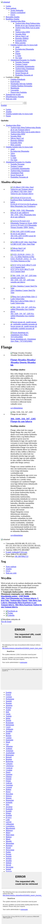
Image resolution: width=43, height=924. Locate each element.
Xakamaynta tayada (13, 94)
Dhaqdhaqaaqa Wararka (15, 97)
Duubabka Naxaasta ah (24, 75)
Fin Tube (18, 58)
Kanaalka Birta (21, 41)
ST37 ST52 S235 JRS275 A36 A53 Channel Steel (22, 270)
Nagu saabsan (11, 8)
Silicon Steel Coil (21, 36)
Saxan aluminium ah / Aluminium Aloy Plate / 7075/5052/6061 (23, 340)
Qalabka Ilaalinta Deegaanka (21, 86)
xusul (17, 47)
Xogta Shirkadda (17, 10)
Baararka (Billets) (22, 38)
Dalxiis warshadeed (18, 12)
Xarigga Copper (21, 64)
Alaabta (9, 112)
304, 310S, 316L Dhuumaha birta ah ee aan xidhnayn (23, 216)
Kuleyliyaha (15, 81)
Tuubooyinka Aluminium (24, 69)
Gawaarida (15, 90)
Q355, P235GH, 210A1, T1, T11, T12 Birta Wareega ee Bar (23, 260)
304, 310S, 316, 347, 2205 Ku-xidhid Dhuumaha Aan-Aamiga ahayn (22, 316)
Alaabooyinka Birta (18, 21)
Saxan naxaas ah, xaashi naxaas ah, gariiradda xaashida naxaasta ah (24, 327)
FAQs (13, 15)
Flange (17, 53)
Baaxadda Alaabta (12, 17)
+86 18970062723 (21, 556)
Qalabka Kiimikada (18, 79)
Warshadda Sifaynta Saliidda (21, 84)
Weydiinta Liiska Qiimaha (11, 590)
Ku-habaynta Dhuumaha (24, 49)
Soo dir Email (6, 622)
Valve (17, 51)
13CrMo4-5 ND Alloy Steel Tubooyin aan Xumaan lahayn (22, 192)
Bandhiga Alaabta (12, 19)
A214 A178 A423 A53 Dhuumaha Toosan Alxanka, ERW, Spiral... (24, 226)
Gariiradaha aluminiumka (24, 66)
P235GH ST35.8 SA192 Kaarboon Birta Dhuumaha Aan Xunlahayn (24, 205)
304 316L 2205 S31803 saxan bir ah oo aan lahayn (23, 237)
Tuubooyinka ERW (22, 32)
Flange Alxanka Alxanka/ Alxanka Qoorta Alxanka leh (23, 362)
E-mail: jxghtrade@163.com (16, 552)
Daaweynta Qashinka (19, 92)
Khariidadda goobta (9, 596)
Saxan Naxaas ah (21, 73)
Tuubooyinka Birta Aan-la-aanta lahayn (25, 132)
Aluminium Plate (21, 71)
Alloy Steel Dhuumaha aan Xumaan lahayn (18, 598)
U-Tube (18, 56)
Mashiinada (15, 88)
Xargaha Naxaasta (22, 62)
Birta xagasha (20, 43)
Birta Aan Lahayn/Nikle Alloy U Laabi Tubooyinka (23, 302)
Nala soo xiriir (11, 99)
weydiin (14, 408)
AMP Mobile (24, 596)
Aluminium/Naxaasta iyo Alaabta (23, 60)
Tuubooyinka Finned (18, 600)
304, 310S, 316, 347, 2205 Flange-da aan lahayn (23, 420)
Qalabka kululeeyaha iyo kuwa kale (24, 45)
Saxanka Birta (20, 34)
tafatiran (20, 408)
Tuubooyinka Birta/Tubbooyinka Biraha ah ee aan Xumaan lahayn (27, 24)
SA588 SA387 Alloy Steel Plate (23, 244)
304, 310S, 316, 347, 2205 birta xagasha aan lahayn (23, 281)
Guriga (8, 6)
